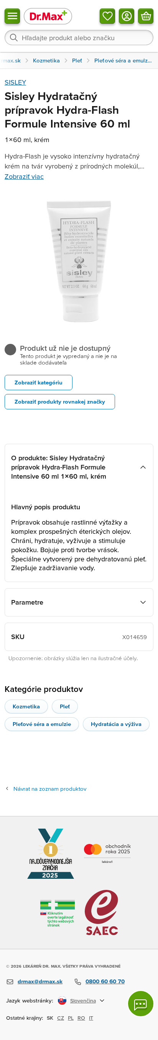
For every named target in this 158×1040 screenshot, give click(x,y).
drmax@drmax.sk (40, 981)
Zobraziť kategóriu (39, 382)
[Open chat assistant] (140, 1003)
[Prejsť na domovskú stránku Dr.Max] (48, 16)
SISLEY (15, 82)
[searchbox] (79, 37)
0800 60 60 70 (105, 981)
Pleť (65, 706)
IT (91, 1018)
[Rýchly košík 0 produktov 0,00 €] (145, 16)
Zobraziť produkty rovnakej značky (60, 401)
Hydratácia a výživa (116, 724)
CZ (60, 1018)
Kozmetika (26, 706)
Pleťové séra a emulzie (42, 724)
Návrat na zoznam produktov (49, 788)
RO (81, 1018)
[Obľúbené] (107, 16)
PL (71, 1018)
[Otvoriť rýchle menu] (12, 16)
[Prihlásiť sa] (126, 16)
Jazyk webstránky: (29, 1000)
